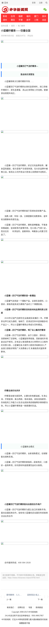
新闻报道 (39, 607)
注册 (40, 3)
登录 (34, 3)
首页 (13, 26)
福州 (28, 16)
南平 (28, 20)
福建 (21, 16)
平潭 (21, 20)
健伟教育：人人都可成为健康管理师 (14, 595)
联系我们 (10, 607)
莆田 (13, 20)
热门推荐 (21, 26)
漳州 (5, 20)
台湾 (13, 16)
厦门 (36, 16)
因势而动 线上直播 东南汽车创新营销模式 (35, 595)
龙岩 (44, 20)
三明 (36, 20)
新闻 (5, 16)
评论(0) (30, 36)
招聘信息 (21, 607)
